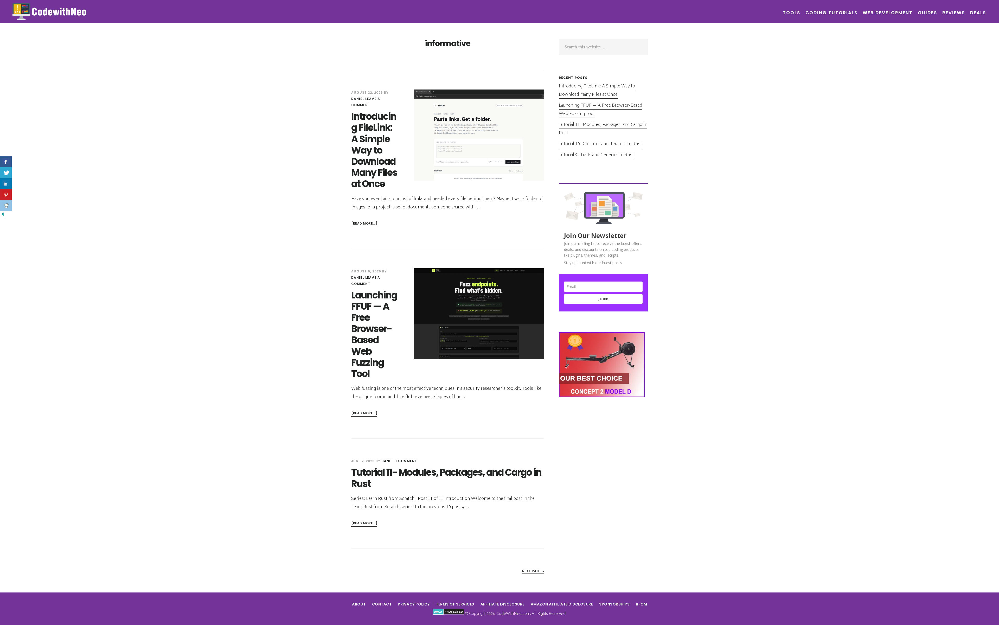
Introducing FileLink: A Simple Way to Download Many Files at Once (374, 150)
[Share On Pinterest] (6, 194)
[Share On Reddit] (6, 205)
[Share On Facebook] (6, 161)
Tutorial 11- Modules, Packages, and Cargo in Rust (446, 478)
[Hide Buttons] (2, 215)
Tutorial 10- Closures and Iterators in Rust (600, 144)
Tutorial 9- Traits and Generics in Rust (596, 155)
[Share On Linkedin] (6, 183)
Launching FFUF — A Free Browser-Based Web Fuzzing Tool (374, 334)
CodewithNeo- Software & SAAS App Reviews (49, 11)
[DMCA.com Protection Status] (448, 614)
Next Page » (533, 571)
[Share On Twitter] (6, 172)
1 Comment (406, 461)
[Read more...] (364, 224)
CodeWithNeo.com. (513, 614)
